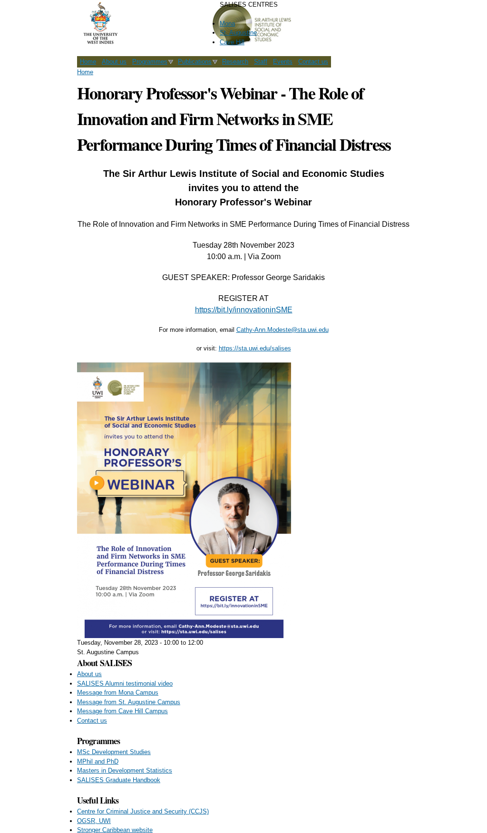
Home (88, 61)
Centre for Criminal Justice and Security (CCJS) (143, 811)
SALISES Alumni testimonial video (125, 683)
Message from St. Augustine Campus (128, 702)
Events (282, 61)
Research (235, 61)
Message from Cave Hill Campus (122, 711)
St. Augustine (238, 32)
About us (114, 61)
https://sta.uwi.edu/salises (255, 348)
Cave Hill (232, 42)
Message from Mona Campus (117, 692)
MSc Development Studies (114, 752)
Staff (260, 61)
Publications (195, 61)
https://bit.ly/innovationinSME (243, 310)
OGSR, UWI (94, 820)
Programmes (149, 61)
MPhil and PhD (97, 761)
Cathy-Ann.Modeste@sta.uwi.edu (282, 329)
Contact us (313, 61)
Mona (227, 23)
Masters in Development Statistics (124, 770)
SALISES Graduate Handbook (118, 780)
